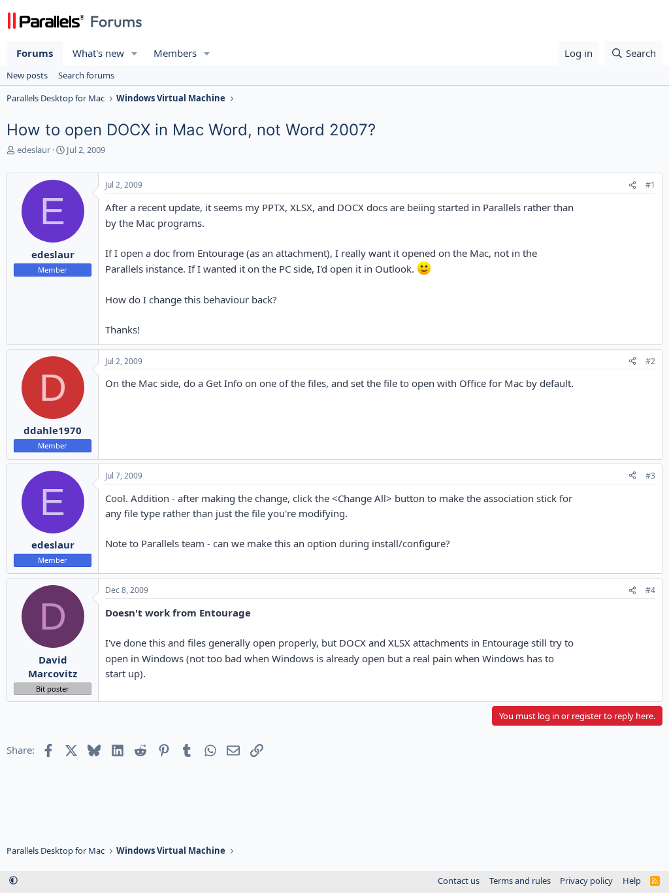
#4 (650, 590)
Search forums (86, 75)
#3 (650, 475)
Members (175, 52)
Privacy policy (586, 880)
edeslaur (33, 150)
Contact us (459, 880)
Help (632, 880)
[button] (134, 53)
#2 (650, 361)
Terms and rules (520, 880)
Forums (34, 52)
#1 (650, 184)
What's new (98, 52)
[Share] (632, 185)
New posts (27, 75)
